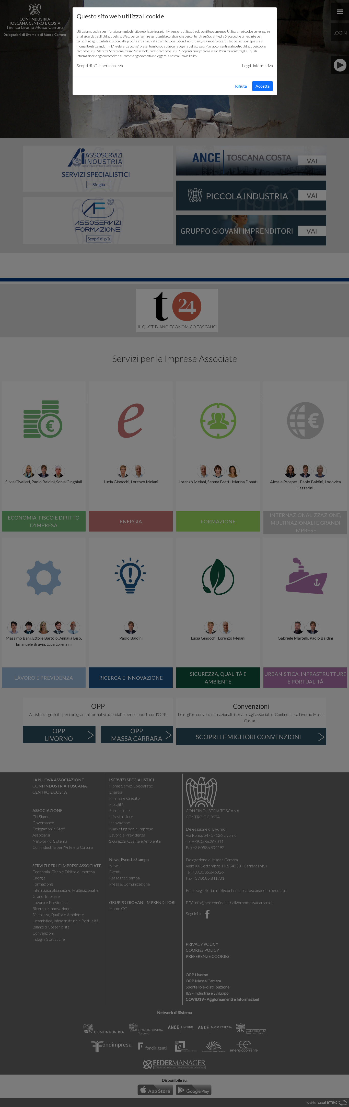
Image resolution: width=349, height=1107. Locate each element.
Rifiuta (241, 86)
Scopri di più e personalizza (100, 65)
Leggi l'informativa (257, 65)
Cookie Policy (188, 56)
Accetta (262, 86)
